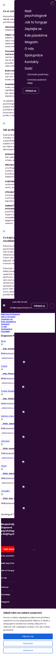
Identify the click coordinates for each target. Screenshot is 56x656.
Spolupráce (34, 55)
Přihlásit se (30, 91)
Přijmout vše (28, 636)
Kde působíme (36, 35)
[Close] (52, 3)
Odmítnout (28, 650)
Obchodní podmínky (37, 74)
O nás (29, 49)
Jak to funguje (36, 22)
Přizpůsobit (28, 643)
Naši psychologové (36, 13)
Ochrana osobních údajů (36, 81)
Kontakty (32, 62)
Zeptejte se (33, 29)
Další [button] (29, 68)
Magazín (31, 42)
